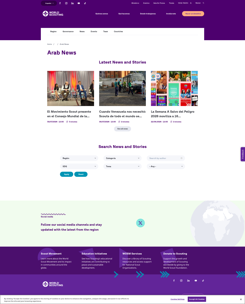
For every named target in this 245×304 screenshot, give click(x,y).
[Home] (53, 11)
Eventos (146, 3)
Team (105, 31)
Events (94, 31)
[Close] (241, 299)
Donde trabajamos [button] (148, 14)
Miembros (135, 3)
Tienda (171, 3)
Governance (68, 31)
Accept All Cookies (197, 299)
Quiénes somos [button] (101, 14)
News (82, 31)
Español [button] (48, 2)
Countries (118, 31)
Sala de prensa (159, 3)
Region (53, 31)
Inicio (49, 44)
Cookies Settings (178, 299)
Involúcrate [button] (171, 14)
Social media (47, 216)
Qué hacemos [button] (124, 14)
